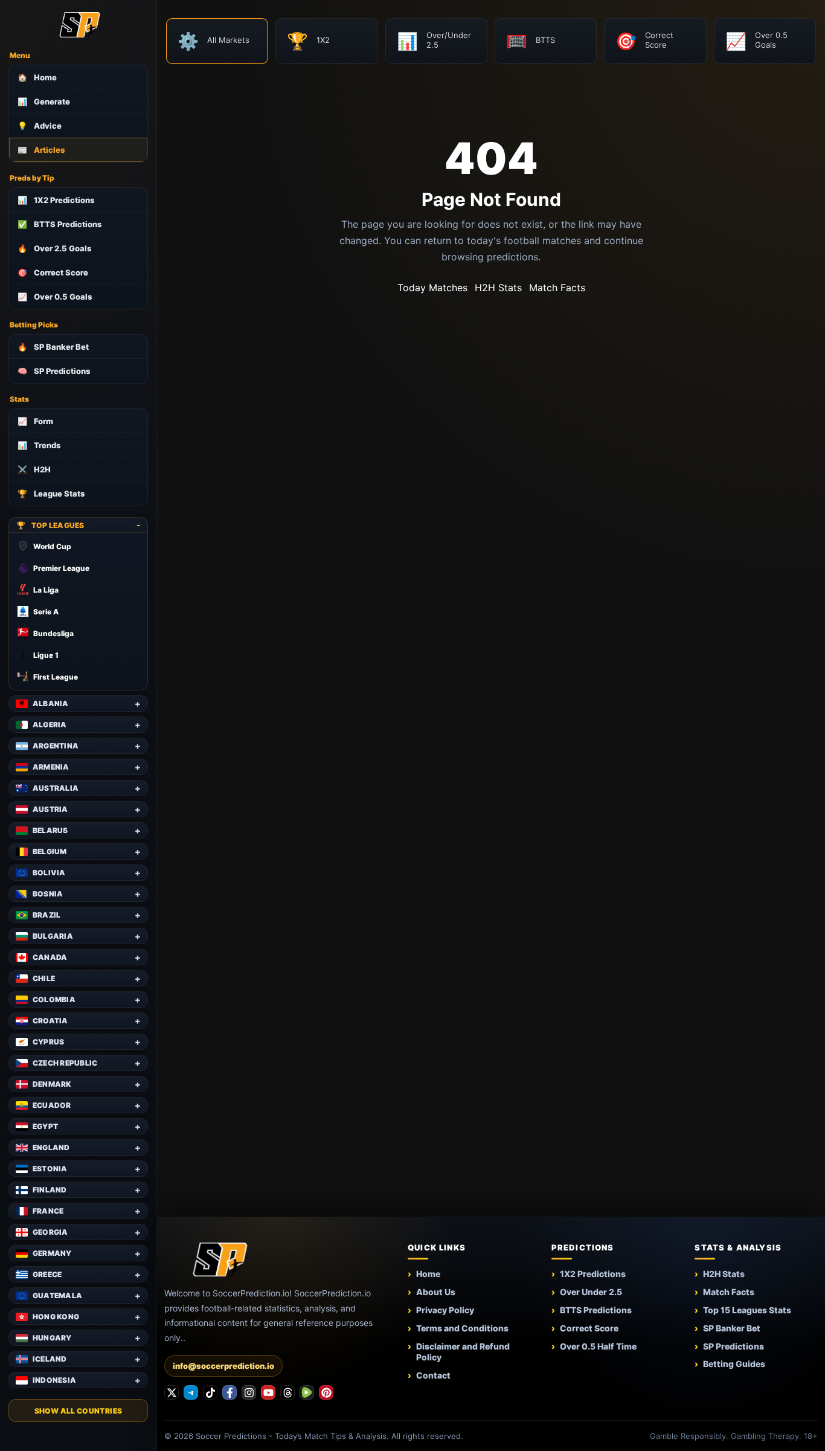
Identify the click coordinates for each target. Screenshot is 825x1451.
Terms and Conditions (462, 1328)
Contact (433, 1375)
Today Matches (432, 288)
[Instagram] (249, 1392)
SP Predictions (54, 371)
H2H (34, 469)
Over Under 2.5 (591, 1292)
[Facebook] (229, 1392)
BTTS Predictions (59, 224)
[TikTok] (210, 1392)
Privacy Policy (445, 1310)
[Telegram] (191, 1392)
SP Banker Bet (53, 347)
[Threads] (287, 1392)
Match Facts (557, 288)
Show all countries (78, 1410)
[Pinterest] (326, 1392)
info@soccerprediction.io (223, 1366)
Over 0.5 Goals (55, 296)
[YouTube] (268, 1392)
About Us (435, 1292)
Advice (40, 125)
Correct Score (53, 272)
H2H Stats (498, 288)
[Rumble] (307, 1392)
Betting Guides (734, 1364)
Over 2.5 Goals (54, 248)
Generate (44, 101)
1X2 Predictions (56, 200)
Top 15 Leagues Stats (747, 1310)
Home (37, 77)
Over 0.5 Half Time (598, 1346)
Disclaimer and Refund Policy (463, 1352)
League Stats (51, 493)
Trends (39, 445)
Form (35, 421)
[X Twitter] (171, 1392)
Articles (41, 150)
